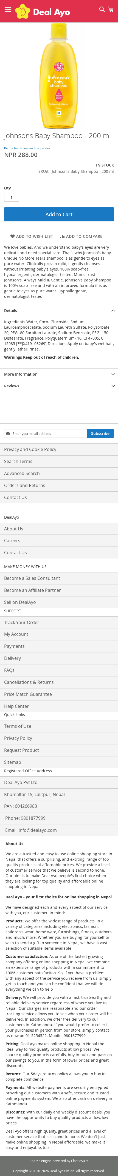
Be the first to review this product (28, 148)
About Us (13, 529)
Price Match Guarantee (28, 694)
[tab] (59, 310)
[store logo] (42, 11)
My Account (16, 634)
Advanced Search (22, 473)
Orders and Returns (24, 485)
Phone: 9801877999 (25, 818)
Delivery (12, 658)
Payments (14, 646)
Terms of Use (17, 726)
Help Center (16, 706)
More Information (21, 374)
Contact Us (15, 497)
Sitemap (12, 762)
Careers (12, 540)
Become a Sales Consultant (32, 578)
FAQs (9, 670)
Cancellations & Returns (29, 682)
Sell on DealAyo (20, 602)
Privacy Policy (18, 738)
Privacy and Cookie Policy (30, 449)
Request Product (21, 750)
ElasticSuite (80, 1161)
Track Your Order (21, 622)
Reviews (11, 385)
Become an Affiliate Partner (32, 590)
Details (10, 310)
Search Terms (18, 461)
